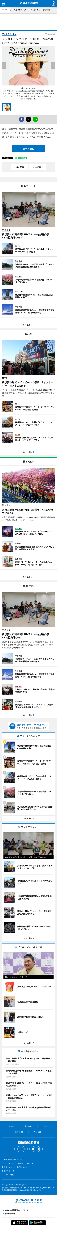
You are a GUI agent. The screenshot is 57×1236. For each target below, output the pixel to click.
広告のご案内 (9, 1175)
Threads (40, 1149)
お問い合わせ (9, 1171)
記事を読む (28, 148)
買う (26, 10)
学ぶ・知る (46, 10)
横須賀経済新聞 (28, 3)
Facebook (17, 1149)
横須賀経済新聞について (13, 1159)
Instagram (32, 1149)
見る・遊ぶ (18, 10)
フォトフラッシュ (9, 34)
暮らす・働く (35, 10)
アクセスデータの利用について (15, 1167)
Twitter (25, 1149)
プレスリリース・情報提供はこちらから (18, 1163)
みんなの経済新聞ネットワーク (28, 1201)
